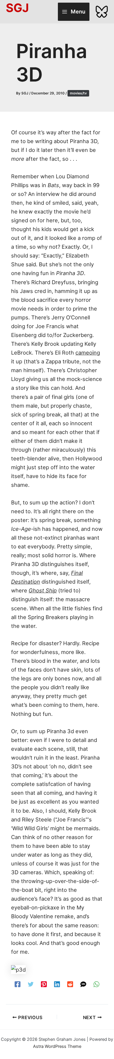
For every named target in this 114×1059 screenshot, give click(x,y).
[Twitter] (31, 983)
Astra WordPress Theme (57, 1046)
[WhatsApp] (96, 983)
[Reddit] (70, 983)
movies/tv (78, 93)
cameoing (87, 352)
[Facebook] (17, 983)
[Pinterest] (44, 983)
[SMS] (83, 983)
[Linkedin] (57, 983)
